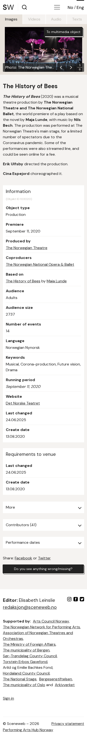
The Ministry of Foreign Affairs (29, 644)
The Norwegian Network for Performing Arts (41, 627)
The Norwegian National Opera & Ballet (40, 264)
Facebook (23, 558)
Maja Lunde (57, 281)
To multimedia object (63, 32)
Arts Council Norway (51, 621)
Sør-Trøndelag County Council (30, 655)
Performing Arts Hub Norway (28, 729)
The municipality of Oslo (24, 684)
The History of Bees (23, 281)
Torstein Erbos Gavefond (25, 661)
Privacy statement (67, 723)
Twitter (44, 558)
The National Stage (19, 679)
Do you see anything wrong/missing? (43, 569)
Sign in (8, 698)
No (70, 7)
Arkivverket (65, 684)
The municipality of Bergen (26, 650)
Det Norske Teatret (23, 403)
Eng (80, 7)
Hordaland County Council (26, 673)
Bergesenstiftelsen (55, 679)
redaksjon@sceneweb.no (30, 607)
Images (11, 19)
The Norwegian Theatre (26, 247)
